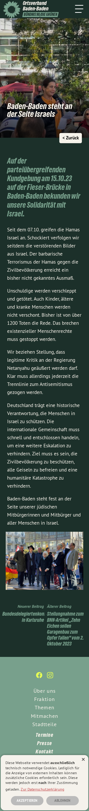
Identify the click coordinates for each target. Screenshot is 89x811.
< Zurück (70, 138)
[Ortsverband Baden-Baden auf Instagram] (50, 677)
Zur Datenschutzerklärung (42, 789)
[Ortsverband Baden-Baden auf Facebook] (39, 677)
